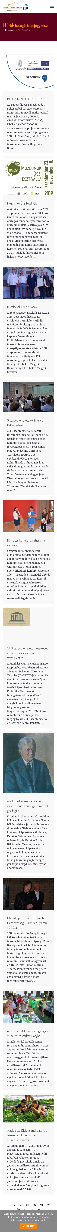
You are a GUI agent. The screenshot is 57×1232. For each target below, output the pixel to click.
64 (18, 1208)
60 (27, 1204)
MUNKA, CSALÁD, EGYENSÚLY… (25, 99)
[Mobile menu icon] (52, 6)
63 (48, 1204)
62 (41, 1204)
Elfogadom (28, 1226)
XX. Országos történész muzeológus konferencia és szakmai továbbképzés (27, 653)
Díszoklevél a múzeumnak (22, 307)
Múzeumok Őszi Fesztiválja (22, 203)
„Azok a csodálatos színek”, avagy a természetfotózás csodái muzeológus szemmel (27, 1135)
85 (32, 1208)
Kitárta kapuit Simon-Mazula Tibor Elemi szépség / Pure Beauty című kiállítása (27, 923)
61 (34, 1204)
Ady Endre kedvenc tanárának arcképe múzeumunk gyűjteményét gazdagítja (27, 806)
